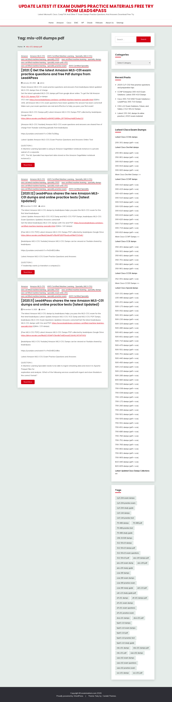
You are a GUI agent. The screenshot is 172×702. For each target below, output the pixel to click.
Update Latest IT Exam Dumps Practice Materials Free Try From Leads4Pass (86, 8)
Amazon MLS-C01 (37, 56)
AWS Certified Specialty (79, 66)
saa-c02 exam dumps (125, 658)
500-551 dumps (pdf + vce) (127, 349)
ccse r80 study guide (125, 588)
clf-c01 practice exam (125, 613)
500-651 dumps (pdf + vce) (127, 336)
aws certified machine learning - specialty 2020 (40, 59)
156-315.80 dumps (124, 538)
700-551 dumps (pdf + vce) (127, 423)
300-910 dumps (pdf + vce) (127, 161)
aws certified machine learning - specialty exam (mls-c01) (44, 62)
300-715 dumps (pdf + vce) (127, 228)
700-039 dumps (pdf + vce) (127, 393)
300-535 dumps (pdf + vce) (127, 206)
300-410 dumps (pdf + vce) (127, 185)
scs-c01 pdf (137, 673)
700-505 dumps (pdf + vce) (127, 418)
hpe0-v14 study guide (125, 643)
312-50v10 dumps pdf (126, 548)
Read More (28, 165)
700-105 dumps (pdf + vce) (127, 397)
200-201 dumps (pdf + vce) (127, 302)
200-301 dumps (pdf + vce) (127, 142)
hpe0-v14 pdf (122, 633)
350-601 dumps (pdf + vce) (127, 255)
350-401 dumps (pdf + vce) (127, 247)
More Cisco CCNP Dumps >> (127, 236)
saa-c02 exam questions (126, 663)
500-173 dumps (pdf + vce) (127, 306)
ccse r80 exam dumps (125, 578)
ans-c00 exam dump (125, 563)
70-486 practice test (125, 528)
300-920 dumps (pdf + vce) (127, 170)
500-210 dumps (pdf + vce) (127, 367)
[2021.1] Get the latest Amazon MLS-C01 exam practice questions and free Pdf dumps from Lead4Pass (56, 74)
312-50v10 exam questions (128, 553)
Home (51, 22)
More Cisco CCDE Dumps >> (127, 283)
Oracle (89, 22)
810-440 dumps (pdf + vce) (127, 462)
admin (41, 83)
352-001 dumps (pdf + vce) (127, 279)
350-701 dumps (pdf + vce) (127, 260)
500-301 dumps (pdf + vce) (127, 315)
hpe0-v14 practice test (126, 638)
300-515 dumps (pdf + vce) (127, 202)
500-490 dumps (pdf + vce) (127, 328)
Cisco (69, 22)
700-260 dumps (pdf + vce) (127, 405)
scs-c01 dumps (123, 673)
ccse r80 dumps (123, 573)
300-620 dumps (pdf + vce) (127, 219)
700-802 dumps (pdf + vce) (127, 449)
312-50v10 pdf (123, 558)
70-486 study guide (124, 533)
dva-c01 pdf (138, 618)
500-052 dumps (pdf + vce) (127, 311)
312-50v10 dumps (124, 543)
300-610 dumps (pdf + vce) (127, 210)
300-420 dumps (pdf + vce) (127, 193)
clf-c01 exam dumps (125, 603)
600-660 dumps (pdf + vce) (127, 380)
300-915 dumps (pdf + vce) (127, 166)
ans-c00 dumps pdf (141, 558)
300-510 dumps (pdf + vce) (127, 198)
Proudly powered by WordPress (70, 696)
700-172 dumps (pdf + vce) (127, 401)
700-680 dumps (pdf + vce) (127, 431)
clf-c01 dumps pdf (139, 598)
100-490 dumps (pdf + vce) (127, 298)
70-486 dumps (123, 523)
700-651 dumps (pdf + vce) (127, 427)
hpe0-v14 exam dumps (126, 628)
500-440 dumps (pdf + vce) (127, 358)
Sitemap (120, 22)
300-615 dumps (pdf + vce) (127, 215)
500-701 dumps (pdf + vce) (127, 354)
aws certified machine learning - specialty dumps (81, 59)
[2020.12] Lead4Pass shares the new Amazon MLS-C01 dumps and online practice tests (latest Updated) (60, 197)
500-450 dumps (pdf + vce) (127, 362)
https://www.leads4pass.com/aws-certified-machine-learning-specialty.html (61, 99)
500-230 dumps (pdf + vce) (127, 319)
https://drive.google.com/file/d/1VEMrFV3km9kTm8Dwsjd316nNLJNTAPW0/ (53, 335)
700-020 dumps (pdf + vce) (127, 384)
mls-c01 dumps (123, 648)
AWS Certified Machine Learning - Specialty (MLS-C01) (69, 56)
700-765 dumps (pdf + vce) (127, 444)
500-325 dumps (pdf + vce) (127, 323)
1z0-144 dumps (123, 513)
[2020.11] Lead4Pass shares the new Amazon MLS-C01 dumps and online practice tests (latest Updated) (62, 303)
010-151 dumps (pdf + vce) (127, 293)
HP (82, 22)
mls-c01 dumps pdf (141, 648)
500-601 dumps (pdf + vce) (127, 332)
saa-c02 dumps (137, 653)
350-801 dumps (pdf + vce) (127, 264)
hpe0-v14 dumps (123, 623)
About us (110, 22)
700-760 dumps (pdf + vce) (127, 436)
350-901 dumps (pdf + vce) (127, 157)
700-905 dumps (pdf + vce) (127, 457)
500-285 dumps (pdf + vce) (127, 375)
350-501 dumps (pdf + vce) (127, 251)
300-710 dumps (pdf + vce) (127, 223)
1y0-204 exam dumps (126, 498)
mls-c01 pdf (121, 653)
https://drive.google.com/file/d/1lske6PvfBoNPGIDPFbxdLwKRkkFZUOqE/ (52, 235)
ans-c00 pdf (142, 563)
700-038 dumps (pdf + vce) (127, 388)
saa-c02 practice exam (126, 668)
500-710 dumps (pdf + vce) (127, 341)
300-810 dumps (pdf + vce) (127, 232)
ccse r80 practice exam (126, 583)
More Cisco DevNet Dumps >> (128, 174)
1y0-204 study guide (125, 508)
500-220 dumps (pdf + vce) (127, 371)
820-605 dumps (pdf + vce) (127, 466)
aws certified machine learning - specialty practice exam (44, 66)
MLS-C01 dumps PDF (30, 96)
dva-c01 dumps (123, 618)
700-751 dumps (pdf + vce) (127, 440)
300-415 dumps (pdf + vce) (127, 189)
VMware (99, 22)
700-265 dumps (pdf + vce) (127, 410)
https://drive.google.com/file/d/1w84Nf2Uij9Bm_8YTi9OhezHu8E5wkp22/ (52, 118)
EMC (76, 22)
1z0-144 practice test (125, 518)
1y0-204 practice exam (126, 503)
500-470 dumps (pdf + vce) (127, 345)
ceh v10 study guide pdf (126, 593)
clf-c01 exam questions (126, 608)
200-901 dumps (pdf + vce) (127, 153)
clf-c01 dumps (122, 598)
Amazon (60, 22)
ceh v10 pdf (142, 588)
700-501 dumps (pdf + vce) (127, 414)
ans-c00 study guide (125, 568)
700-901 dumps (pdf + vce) (127, 453)
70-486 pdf (137, 523)
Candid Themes (109, 696)
